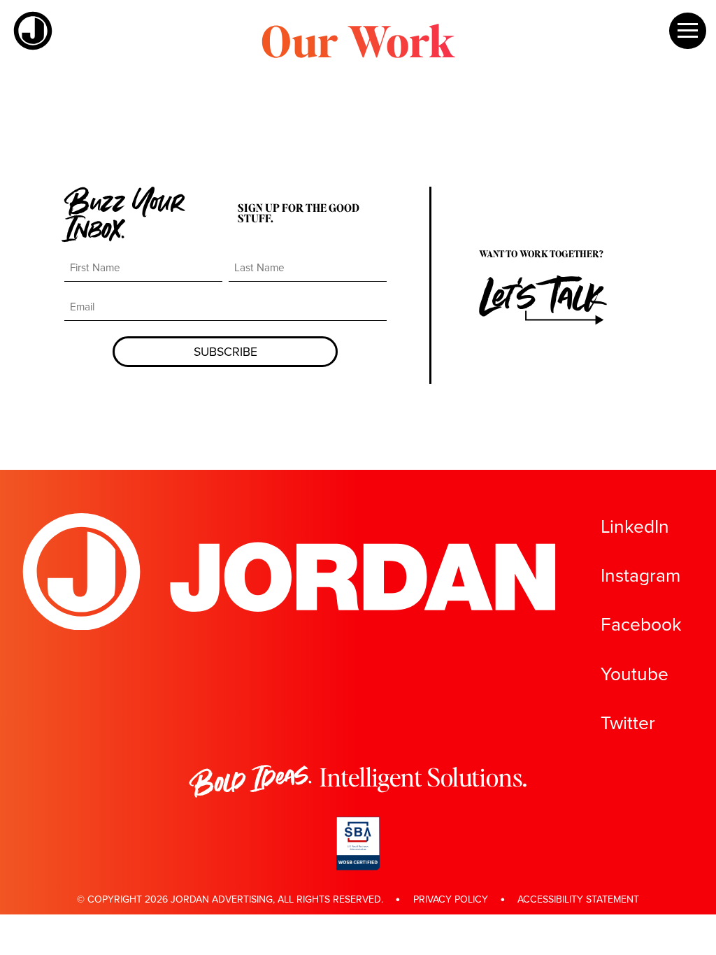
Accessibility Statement (578, 899)
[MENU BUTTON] (687, 31)
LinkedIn (635, 526)
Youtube (634, 674)
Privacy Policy (450, 899)
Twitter (628, 723)
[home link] (33, 47)
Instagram (640, 575)
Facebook (641, 624)
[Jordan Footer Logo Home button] (291, 626)
